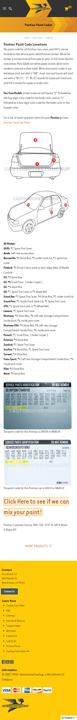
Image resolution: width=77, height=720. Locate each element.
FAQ (8, 610)
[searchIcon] (10, 8)
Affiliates (11, 630)
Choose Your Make (15, 605)
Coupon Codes (13, 625)
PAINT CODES (38, 38)
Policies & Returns (15, 620)
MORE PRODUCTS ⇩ (38, 546)
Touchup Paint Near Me (17, 651)
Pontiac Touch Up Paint (17, 122)
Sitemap (10, 615)
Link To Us (11, 641)
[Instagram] (12, 661)
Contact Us (9, 591)
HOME (27, 38)
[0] (66, 10)
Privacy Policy (13, 646)
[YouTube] (7, 661)
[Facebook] (3, 661)
